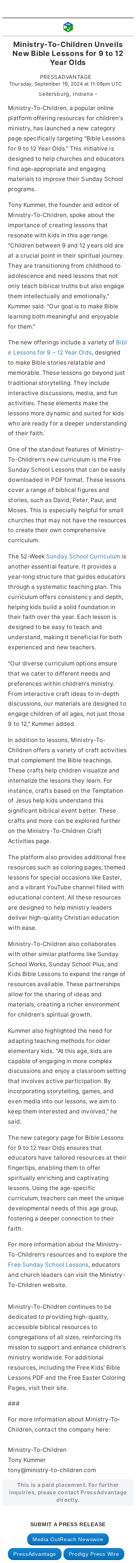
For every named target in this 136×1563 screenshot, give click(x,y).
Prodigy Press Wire (94, 1554)
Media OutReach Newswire (68, 1539)
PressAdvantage (34, 1554)
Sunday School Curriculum (83, 556)
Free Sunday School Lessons (48, 1264)
